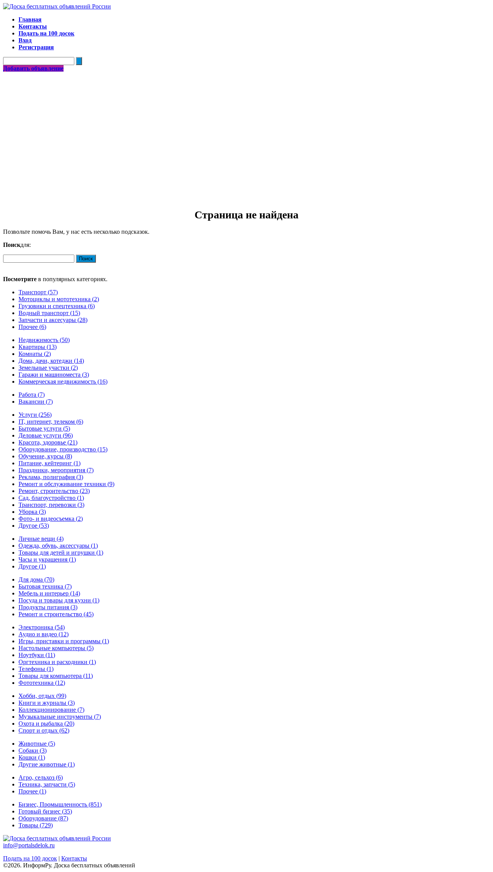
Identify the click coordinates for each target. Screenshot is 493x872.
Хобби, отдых (42, 696)
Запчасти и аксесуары (52, 320)
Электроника (41, 627)
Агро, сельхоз (40, 777)
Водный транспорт (49, 313)
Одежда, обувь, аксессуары (58, 545)
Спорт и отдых (43, 730)
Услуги (35, 414)
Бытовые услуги (44, 428)
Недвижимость (44, 340)
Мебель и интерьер (49, 593)
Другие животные (46, 764)
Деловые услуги (45, 435)
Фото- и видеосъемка (50, 518)
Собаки (32, 750)
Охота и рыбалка (46, 723)
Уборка (32, 511)
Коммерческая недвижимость (62, 381)
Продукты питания (47, 607)
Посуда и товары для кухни (58, 600)
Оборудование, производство (62, 449)
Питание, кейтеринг (49, 463)
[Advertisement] (246, 130)
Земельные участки (48, 367)
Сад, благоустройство (51, 498)
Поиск (86, 259)
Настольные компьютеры (56, 648)
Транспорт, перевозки (51, 504)
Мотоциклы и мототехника (58, 299)
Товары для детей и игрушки (60, 552)
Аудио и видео (43, 634)
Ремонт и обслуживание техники (66, 484)
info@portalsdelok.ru (29, 845)
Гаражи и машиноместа (53, 374)
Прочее (32, 327)
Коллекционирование (51, 709)
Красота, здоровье (47, 442)
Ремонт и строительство (56, 614)
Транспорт (38, 292)
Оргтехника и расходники (57, 662)
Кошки (31, 757)
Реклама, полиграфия (50, 477)
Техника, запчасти (46, 784)
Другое (33, 525)
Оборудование (43, 818)
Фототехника (41, 682)
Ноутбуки (36, 655)
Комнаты (34, 353)
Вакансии (35, 401)
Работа (31, 394)
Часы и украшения (47, 559)
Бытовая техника (45, 586)
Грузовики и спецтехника (56, 306)
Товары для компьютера (55, 675)
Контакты (74, 858)
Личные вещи (41, 538)
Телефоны (36, 669)
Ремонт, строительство (54, 491)
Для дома (36, 579)
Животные (36, 743)
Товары (35, 825)
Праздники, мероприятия (56, 470)
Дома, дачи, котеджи (51, 360)
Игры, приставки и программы (63, 641)
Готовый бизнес (45, 811)
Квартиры (37, 347)
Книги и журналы (46, 702)
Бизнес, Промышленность (60, 804)
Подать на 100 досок (30, 858)
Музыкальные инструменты (59, 716)
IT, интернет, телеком (50, 421)
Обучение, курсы (45, 456)
